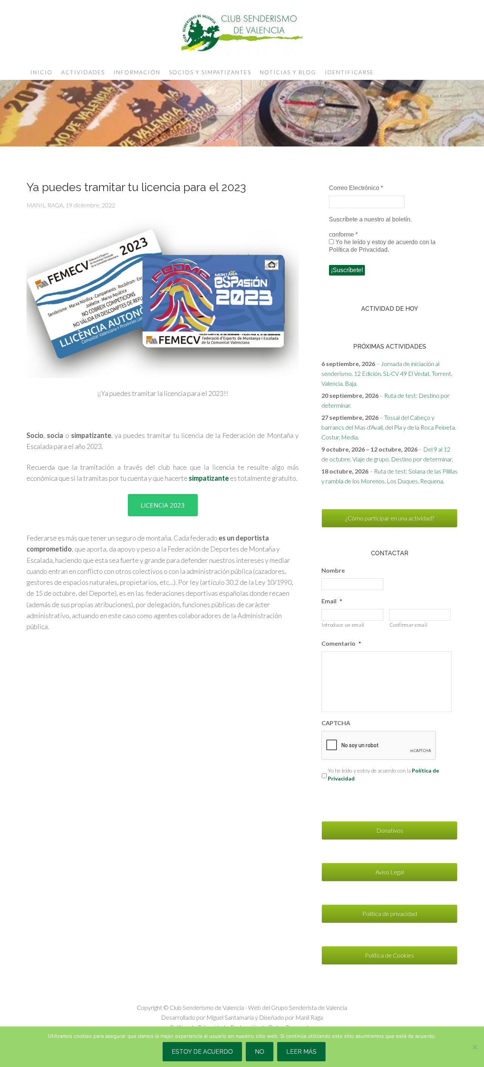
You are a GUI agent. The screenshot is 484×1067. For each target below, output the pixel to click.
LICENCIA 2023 (163, 505)
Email (331, 600)
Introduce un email (343, 625)
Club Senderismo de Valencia (242, 34)
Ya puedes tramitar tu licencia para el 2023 (136, 187)
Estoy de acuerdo (202, 1051)
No (259, 1051)
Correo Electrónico (356, 188)
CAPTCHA (335, 722)
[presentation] (378, 745)
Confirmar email (408, 625)
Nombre (333, 570)
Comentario (341, 643)
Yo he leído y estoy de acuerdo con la (383, 774)
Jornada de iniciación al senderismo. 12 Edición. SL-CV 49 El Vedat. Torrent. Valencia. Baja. (386, 373)
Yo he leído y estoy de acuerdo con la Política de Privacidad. (382, 246)
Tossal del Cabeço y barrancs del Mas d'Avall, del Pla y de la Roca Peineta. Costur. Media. (388, 427)
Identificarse (349, 72)
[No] (474, 1047)
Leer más (301, 1051)
